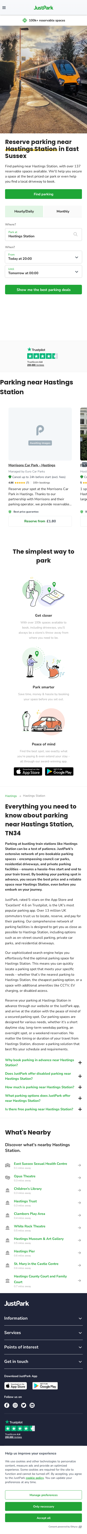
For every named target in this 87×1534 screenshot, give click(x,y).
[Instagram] (15, 1405)
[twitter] (23, 1405)
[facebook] (6, 1405)
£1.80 (40, 521)
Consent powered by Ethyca (63, 1526)
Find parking (43, 194)
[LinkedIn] (32, 1405)
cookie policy (35, 1478)
